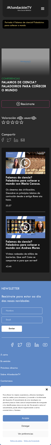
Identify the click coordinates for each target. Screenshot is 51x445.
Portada (8, 23)
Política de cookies (16, 441)
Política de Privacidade (31, 441)
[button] (46, 389)
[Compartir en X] (9, 140)
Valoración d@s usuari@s (19, 118)
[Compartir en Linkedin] (16, 140)
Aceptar (25, 418)
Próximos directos (9, 368)
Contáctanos (7, 381)
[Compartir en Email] (23, 140)
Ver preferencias (25, 434)
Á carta (4, 355)
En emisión (5, 361)
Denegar (25, 426)
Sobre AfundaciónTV (10, 375)
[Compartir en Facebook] (3, 140)
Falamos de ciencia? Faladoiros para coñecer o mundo (24, 86)
